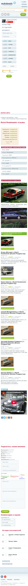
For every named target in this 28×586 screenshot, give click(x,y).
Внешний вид (6, 133)
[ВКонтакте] (2, 418)
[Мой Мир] (9, 418)
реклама (24, 4)
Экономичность (5, 139)
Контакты (24, 6)
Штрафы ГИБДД (6, 24)
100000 (2, 72)
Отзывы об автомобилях (7, 117)
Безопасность (6, 129)
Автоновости (6, 30)
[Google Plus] (11, 418)
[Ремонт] (8, 14)
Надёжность (6, 131)
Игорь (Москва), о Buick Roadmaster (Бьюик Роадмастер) (13, 253)
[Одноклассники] (7, 418)
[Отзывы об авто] (2, 14)
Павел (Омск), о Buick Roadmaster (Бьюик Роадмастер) (13, 282)
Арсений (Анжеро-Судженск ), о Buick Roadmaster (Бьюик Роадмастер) (12, 343)
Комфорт (7, 137)
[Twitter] (4, 418)
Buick (16, 117)
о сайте (24, 2)
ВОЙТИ (23, 14)
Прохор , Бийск (13, 541)
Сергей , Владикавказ (15, 548)
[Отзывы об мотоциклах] (5, 14)
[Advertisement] (9, 94)
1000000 (9, 72)
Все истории (6, 561)
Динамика (7, 135)
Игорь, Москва (13, 554)
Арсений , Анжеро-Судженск (17, 534)
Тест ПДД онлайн (7, 27)
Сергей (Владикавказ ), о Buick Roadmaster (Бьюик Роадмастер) (13, 312)
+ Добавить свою (7, 563)
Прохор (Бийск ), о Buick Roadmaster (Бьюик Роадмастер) (13, 373)
